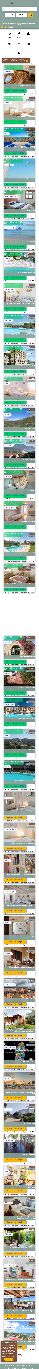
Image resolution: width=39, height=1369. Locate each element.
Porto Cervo (9, 1296)
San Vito (7, 673)
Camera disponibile (15, 91)
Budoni (7, 767)
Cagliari (7, 570)
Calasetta (8, 1109)
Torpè (7, 539)
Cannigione (8, 165)
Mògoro (7, 922)
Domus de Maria (10, 829)
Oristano (7, 103)
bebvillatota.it (19, 4)
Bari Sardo (8, 321)
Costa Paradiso (10, 1327)
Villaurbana (8, 71)
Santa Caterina (10, 1047)
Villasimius (8, 258)
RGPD (13, 1356)
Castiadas (8, 954)
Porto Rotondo (10, 891)
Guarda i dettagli (15, 817)
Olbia (6, 134)
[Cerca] (30, 15)
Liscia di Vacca (9, 1265)
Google (13, 1344)
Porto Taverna (9, 227)
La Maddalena (9, 985)
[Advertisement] (19, 615)
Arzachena (8, 798)
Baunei (7, 860)
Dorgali (7, 414)
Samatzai (8, 476)
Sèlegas (7, 642)
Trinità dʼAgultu (10, 507)
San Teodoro (9, 289)
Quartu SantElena (10, 196)
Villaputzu (8, 1016)
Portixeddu (8, 445)
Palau (6, 735)
